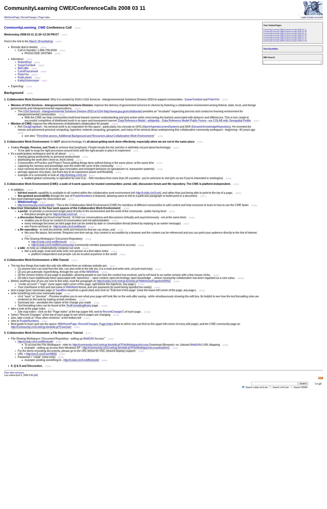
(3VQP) (157, 287)
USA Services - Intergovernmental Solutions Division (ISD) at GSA (63, 111)
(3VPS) (118, 172)
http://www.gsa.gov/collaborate (122, 111)
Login (303, 17)
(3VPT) (92, 175)
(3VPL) (136, 151)
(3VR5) (175, 348)
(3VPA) (29, 87)
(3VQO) (141, 284)
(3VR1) (88, 333)
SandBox (61, 290)
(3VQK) (104, 272)
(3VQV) (51, 309)
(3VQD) (141, 245)
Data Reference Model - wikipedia (138, 120)
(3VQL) (216, 275)
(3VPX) (238, 193)
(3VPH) (20, 133)
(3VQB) (88, 239)
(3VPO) (79, 160)
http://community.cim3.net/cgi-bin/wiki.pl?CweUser (41, 327)
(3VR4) (225, 345)
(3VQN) (176, 281)
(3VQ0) (43, 202)
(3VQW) (147, 312)
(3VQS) (82, 300)
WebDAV (88, 338)
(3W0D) (41, 65)
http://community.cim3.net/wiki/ (36, 205)
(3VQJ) (158, 269)
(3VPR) (160, 169)
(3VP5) (64, 35)
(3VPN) (85, 157)
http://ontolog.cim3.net (73, 175)
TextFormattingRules (78, 305)
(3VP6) (43, 47)
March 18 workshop (41, 41)
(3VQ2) (126, 208)
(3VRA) (48, 366)
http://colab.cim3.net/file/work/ (49, 241)
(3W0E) (34, 69)
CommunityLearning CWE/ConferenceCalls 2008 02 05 (285, 35)
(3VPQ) (119, 166)
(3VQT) (96, 303)
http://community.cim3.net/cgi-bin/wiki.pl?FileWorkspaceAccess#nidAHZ (126, 347)
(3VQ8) (91, 227)
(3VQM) (241, 278)
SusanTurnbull (26, 65)
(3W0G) (34, 75)
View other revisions (14, 372)
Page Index (44, 17)
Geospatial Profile (240, 120)
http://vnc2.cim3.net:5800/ (41, 353)
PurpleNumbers (82, 195)
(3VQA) (27, 236)
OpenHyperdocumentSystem (160, 126)
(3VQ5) (191, 218)
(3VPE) (62, 115)
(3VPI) (160, 136)
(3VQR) (68, 294)
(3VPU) (228, 178)
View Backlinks (270, 49)
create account (315, 17)
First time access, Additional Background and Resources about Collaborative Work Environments (95, 135)
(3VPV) (236, 184)
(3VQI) (112, 266)
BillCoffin (23, 68)
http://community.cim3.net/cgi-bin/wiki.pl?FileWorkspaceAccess (111, 344)
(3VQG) (123, 254)
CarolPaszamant (28, 71)
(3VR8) (61, 357)
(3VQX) (116, 315)
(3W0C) (37, 62)
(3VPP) (159, 163)
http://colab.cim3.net (148, 192)
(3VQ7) (186, 224)
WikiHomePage (11, 17)
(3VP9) (29, 59)
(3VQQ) (202, 290)
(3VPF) (256, 121)
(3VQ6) (115, 221)
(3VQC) (72, 242)
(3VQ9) (120, 230)
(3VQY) (87, 318)
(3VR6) (141, 351)
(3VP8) (57, 54)
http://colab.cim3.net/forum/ (69, 226)
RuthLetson (25, 77)
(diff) (36, 375)
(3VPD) (77, 109)
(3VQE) (85, 248)
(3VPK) (176, 148)
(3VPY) (203, 196)
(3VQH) (74, 260)
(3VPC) (225, 100)
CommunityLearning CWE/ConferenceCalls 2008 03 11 (284, 29)
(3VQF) (114, 251)
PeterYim (23, 74)
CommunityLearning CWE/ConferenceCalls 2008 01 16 (285, 37)
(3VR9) (104, 360)
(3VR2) (110, 339)
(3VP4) (77, 28)
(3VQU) (104, 306)
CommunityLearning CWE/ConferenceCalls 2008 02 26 (285, 31)
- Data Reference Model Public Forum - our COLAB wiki (194, 120)
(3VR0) (77, 327)
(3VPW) (30, 190)
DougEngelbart (32, 126)
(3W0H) (37, 78)
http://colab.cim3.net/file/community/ (52, 244)
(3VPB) (30, 93)
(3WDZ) (58, 42)
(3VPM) (72, 154)
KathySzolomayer (28, 80)
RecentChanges (29, 17)
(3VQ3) (172, 211)
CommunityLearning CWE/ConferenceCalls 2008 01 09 (285, 41)
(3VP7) (62, 50)
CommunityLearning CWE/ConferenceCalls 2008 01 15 (285, 39)
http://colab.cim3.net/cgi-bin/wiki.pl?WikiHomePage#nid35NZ (134, 281)
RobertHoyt (25, 62)
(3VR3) (58, 342)
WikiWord (92, 271)
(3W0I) (44, 81)
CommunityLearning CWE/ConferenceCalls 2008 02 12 (285, 33)
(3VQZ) (44, 321)
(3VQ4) (82, 214)
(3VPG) (114, 124)
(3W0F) (43, 72)
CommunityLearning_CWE (25, 27)
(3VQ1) (254, 205)
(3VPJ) (200, 142)
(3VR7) (62, 354)
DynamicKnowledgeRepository (211, 126)
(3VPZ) (71, 199)
